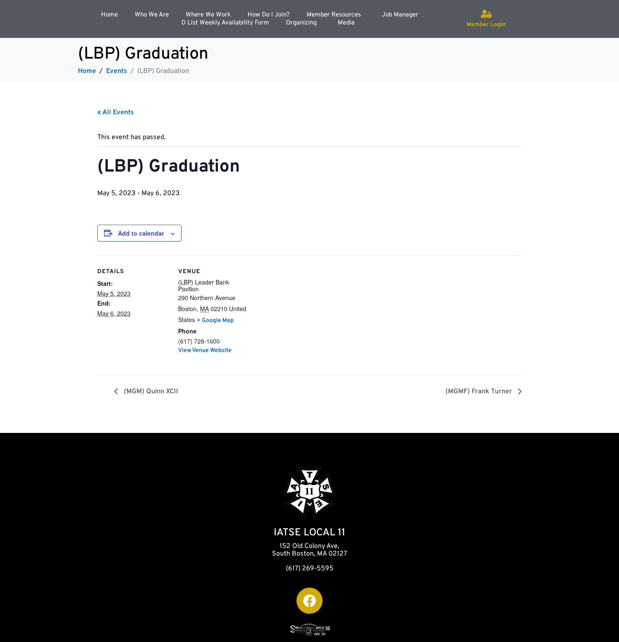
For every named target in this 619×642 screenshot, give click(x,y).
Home (109, 15)
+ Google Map (215, 320)
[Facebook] (309, 601)
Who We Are (152, 15)
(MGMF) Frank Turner (480, 391)
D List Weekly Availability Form (225, 23)
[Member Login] (486, 14)
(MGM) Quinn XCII (150, 391)
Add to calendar (141, 233)
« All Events (115, 112)
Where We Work (208, 15)
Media (346, 23)
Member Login (486, 24)
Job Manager (400, 15)
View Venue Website (205, 350)
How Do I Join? (269, 15)
